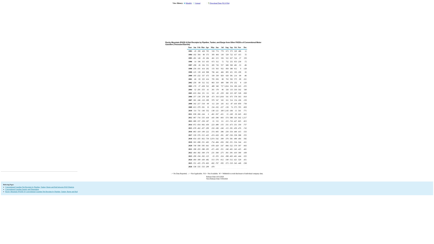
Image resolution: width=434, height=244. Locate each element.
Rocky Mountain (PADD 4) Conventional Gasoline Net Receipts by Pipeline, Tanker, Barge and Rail (41, 192)
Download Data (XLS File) (220, 3)
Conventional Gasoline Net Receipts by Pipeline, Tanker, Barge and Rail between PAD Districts (39, 187)
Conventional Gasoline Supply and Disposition (22, 189)
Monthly (189, 3)
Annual (197, 3)
